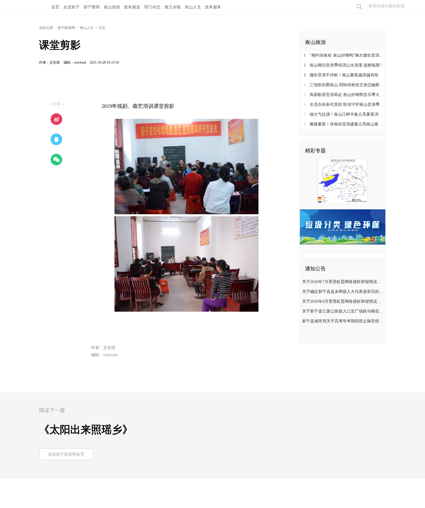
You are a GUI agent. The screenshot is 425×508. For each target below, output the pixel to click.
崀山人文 (87, 28)
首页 (55, 7)
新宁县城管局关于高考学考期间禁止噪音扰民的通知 (343, 321)
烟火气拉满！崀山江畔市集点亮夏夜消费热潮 (345, 114)
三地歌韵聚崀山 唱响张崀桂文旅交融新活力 (345, 85)
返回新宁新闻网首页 (66, 454)
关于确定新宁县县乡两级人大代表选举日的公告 (343, 291)
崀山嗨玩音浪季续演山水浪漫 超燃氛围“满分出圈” (345, 65)
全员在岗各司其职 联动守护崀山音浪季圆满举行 (345, 104)
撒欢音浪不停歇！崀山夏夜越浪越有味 (341, 75)
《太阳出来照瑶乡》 (86, 429)
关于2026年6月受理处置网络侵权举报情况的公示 (343, 301)
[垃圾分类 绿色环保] (342, 227)
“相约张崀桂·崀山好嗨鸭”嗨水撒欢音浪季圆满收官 (345, 55)
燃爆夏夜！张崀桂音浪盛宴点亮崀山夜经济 (345, 124)
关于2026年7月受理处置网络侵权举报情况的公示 (343, 282)
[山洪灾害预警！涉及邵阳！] (342, 180)
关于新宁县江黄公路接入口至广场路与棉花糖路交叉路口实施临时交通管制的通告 (343, 311)
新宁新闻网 (66, 28)
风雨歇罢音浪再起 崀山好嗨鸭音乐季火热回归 (345, 95)
